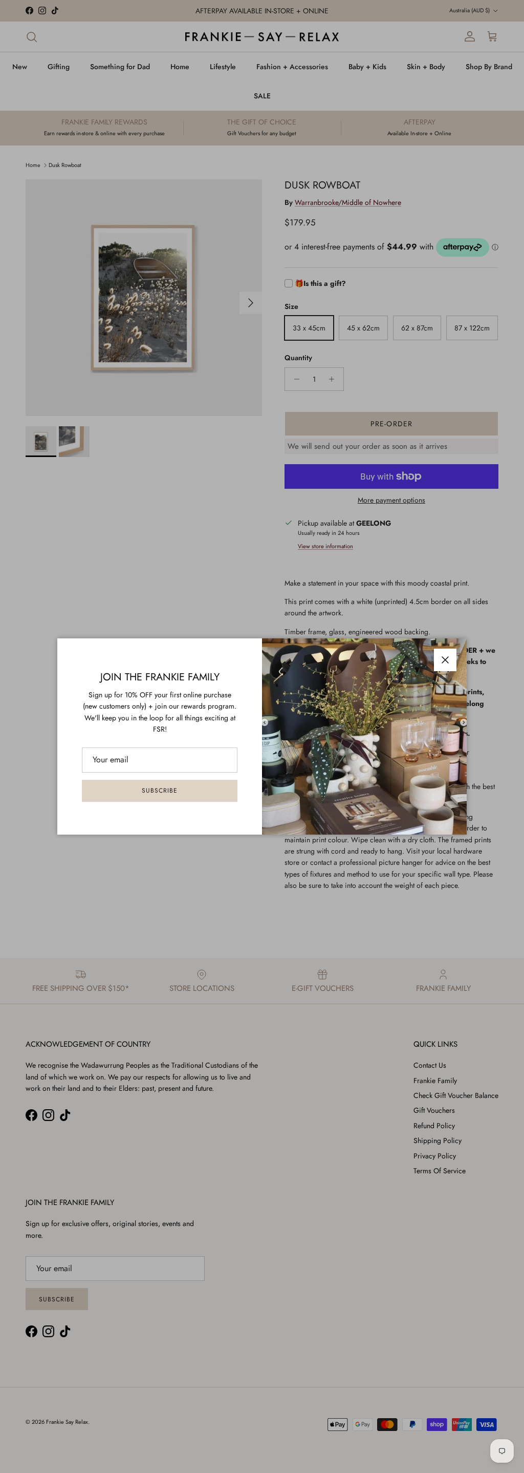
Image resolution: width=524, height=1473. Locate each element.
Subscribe (160, 790)
